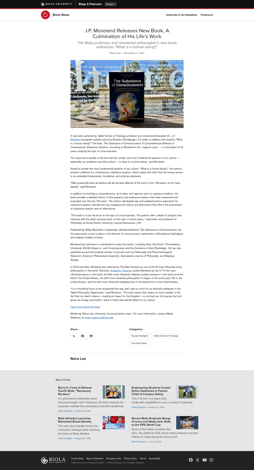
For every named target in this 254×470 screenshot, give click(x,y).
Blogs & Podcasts (90, 4)
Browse (110, 4)
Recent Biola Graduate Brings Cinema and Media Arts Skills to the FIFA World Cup (151, 422)
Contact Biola (77, 458)
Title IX (143, 458)
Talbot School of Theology (165, 335)
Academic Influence (121, 270)
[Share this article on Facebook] (82, 336)
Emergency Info (113, 458)
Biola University (59, 4)
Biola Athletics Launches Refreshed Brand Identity (74, 420)
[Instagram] (211, 459)
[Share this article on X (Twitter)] (74, 336)
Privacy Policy (130, 458)
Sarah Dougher (65, 410)
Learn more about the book (85, 307)
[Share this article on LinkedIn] (91, 336)
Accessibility (154, 458)
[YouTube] (204, 459)
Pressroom (207, 14)
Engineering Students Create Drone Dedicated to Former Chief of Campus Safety (151, 391)
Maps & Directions (94, 458)
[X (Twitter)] (197, 459)
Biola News (61, 15)
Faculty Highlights (139, 335)
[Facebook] (191, 459)
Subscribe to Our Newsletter (181, 14)
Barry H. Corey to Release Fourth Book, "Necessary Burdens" (75, 391)
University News (139, 343)
